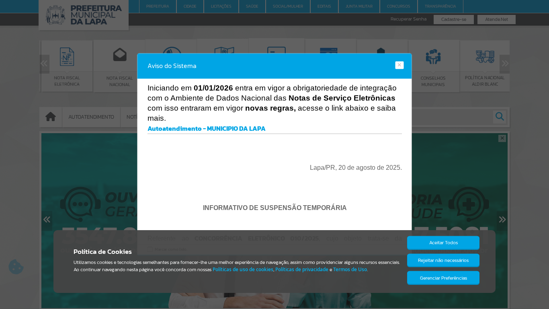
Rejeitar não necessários (443, 260)
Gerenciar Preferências (443, 278)
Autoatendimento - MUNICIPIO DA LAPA (206, 128)
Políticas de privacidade (301, 269)
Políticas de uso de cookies (243, 269)
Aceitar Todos (443, 242)
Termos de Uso (350, 269)
